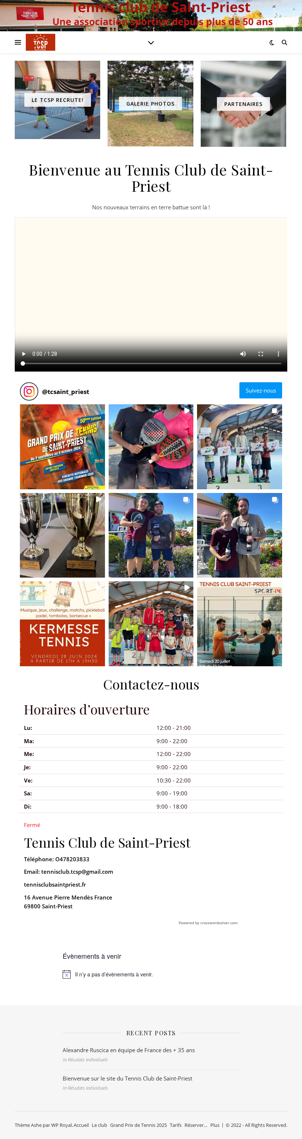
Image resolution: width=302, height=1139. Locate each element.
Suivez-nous (261, 390)
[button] (62, 446)
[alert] (151, 974)
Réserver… (196, 1125)
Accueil (81, 1125)
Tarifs (176, 1125)
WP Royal (61, 1125)
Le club (99, 1125)
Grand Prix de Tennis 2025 (138, 1125)
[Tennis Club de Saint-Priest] (40, 42)
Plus (215, 1125)
